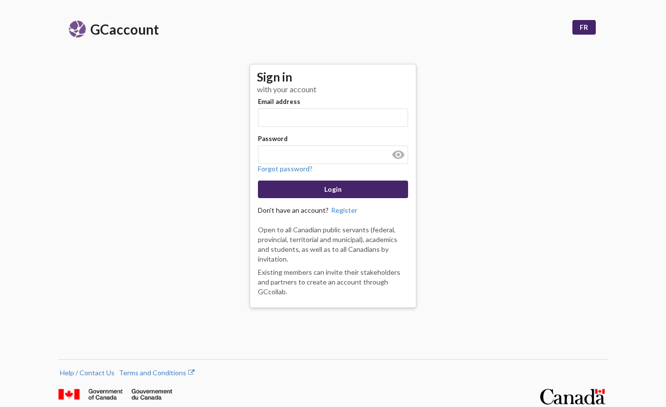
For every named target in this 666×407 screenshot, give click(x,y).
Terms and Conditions (157, 372)
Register (344, 210)
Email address (279, 101)
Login (333, 189)
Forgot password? (285, 168)
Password (273, 138)
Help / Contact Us (87, 372)
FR (584, 27)
